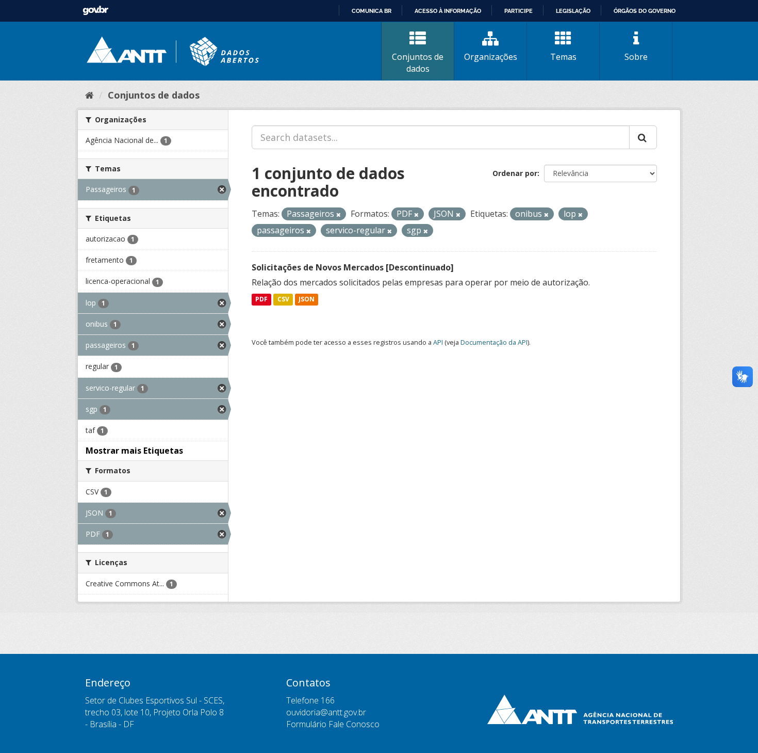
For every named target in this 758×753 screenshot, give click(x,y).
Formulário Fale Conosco (333, 724)
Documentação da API (494, 342)
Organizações (490, 56)
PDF (261, 299)
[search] (643, 137)
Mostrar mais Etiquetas (134, 450)
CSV (283, 299)
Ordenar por (514, 173)
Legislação (573, 10)
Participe (518, 10)
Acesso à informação (448, 10)
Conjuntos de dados (417, 62)
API (438, 342)
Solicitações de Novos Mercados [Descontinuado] (353, 267)
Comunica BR (371, 10)
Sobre (636, 56)
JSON (307, 299)
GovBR (95, 10)
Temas (563, 56)
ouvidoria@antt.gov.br (326, 712)
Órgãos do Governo (644, 10)
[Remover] (338, 214)
